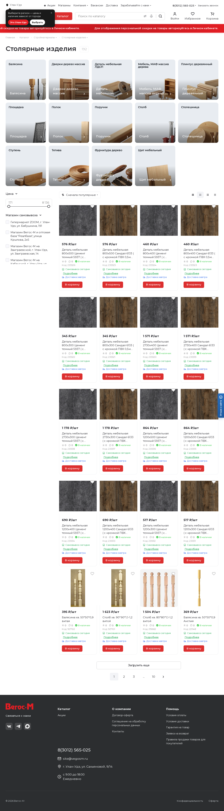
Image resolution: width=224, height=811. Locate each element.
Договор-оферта (122, 715)
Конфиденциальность (190, 800)
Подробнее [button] (70, 273)
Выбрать (37, 22)
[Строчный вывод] (207, 195)
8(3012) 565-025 (183, 5)
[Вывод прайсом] (215, 195)
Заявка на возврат (177, 733)
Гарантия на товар (177, 727)
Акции (62, 715)
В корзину (72, 284)
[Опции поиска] (144, 16)
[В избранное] (92, 206)
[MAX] (27, 726)
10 (153, 676)
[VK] (9, 726)
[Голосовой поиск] (152, 16)
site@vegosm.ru (75, 758)
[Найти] (160, 16)
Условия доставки (177, 721)
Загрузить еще (138, 665)
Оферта (213, 800)
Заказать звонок (208, 5)
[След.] (163, 676)
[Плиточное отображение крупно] (193, 195)
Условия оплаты (176, 715)
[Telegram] (18, 726)
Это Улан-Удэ (18, 22)
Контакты (118, 731)
